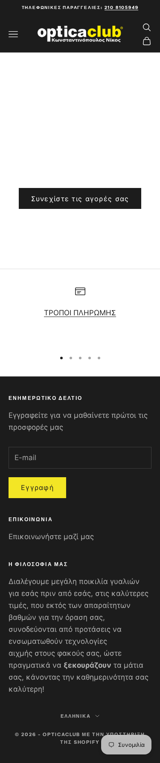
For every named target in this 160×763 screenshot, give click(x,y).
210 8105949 (122, 7)
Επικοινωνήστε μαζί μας (51, 536)
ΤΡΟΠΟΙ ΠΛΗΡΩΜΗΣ (80, 312)
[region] (80, 314)
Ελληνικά (76, 716)
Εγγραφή (37, 487)
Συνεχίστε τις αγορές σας (80, 198)
